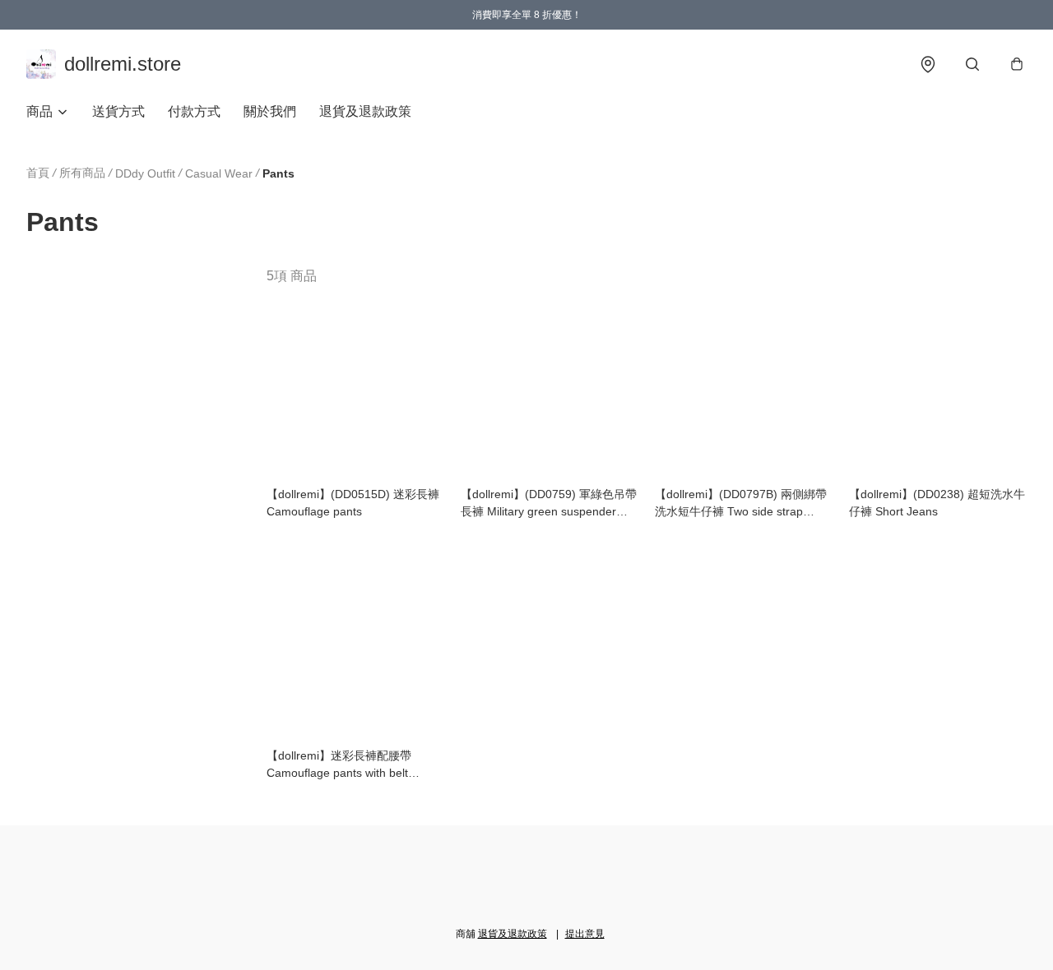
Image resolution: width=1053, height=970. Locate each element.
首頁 (37, 172)
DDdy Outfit (145, 173)
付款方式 (194, 111)
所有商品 (82, 172)
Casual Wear (219, 173)
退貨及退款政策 (365, 111)
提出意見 (585, 934)
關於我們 (270, 111)
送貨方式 (118, 111)
